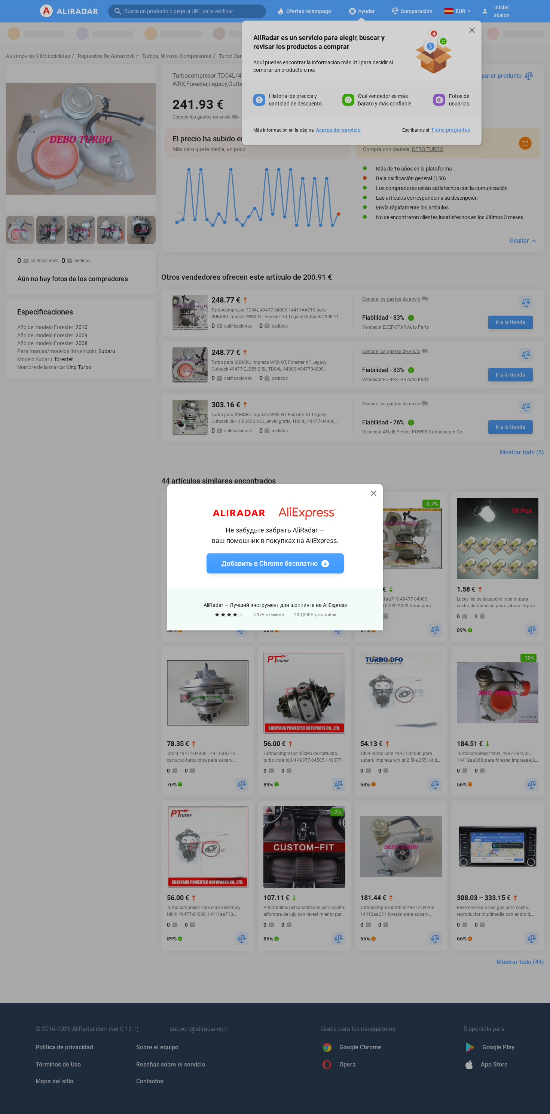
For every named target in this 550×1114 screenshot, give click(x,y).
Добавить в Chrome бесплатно (269, 563)
